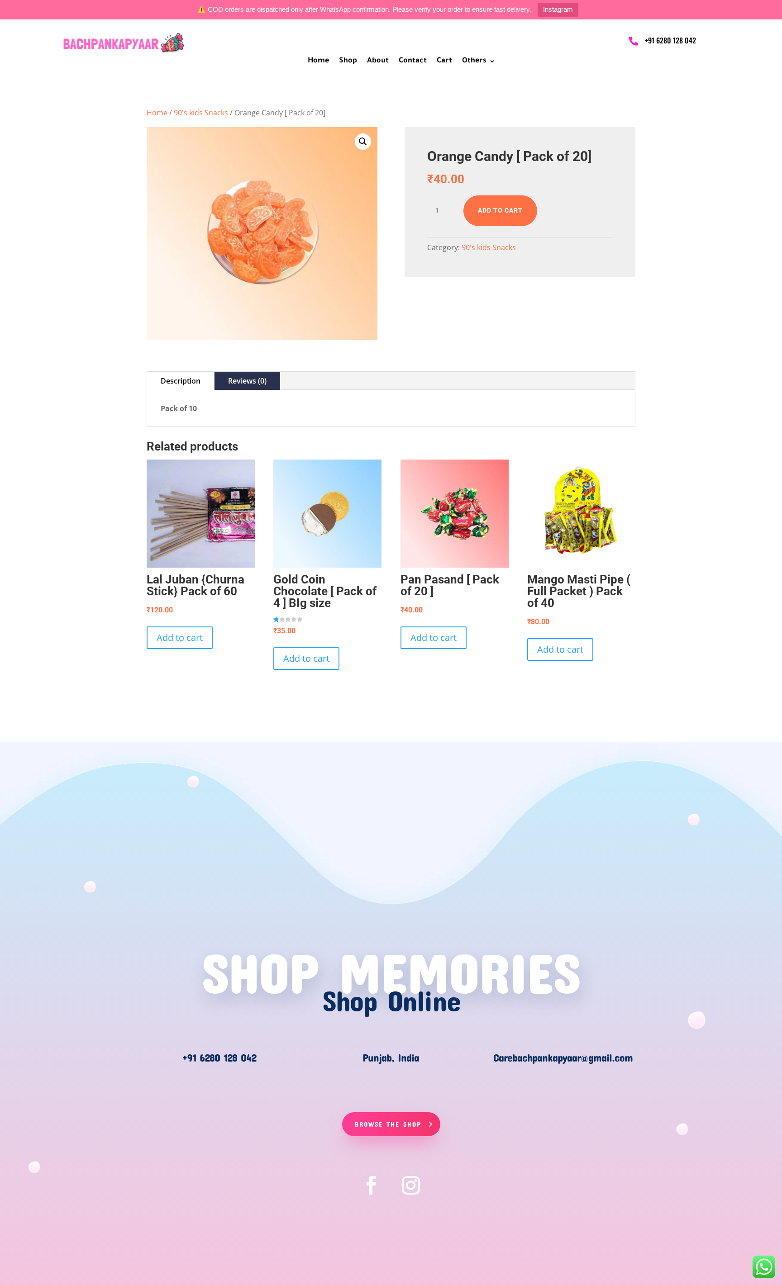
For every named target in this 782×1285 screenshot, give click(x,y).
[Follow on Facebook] (371, 1185)
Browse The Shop (388, 1124)
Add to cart (500, 210)
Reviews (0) (247, 381)
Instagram (558, 9)
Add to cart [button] (180, 637)
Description (180, 381)
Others (474, 61)
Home (318, 61)
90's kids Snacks (201, 113)
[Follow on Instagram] (411, 1185)
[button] (363, 141)
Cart (444, 61)
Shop (348, 61)
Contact (413, 61)
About (378, 61)
